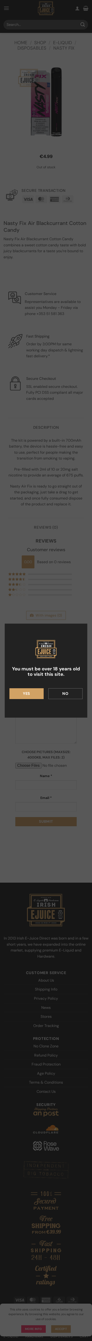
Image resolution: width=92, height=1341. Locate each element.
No (65, 693)
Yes (26, 693)
